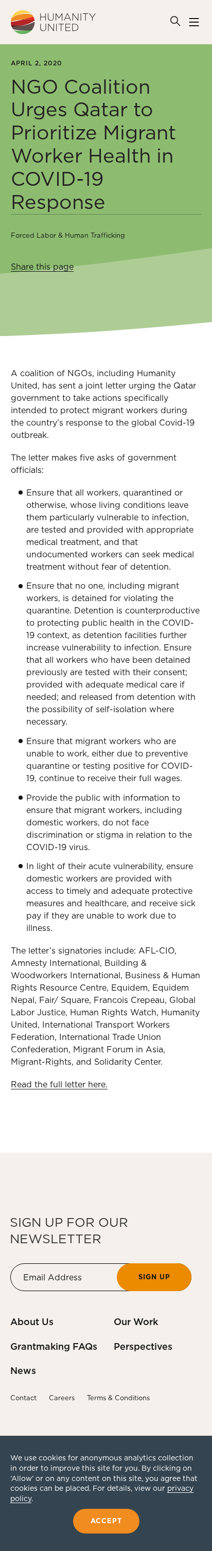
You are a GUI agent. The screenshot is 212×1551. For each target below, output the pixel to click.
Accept (106, 1521)
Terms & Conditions (118, 1398)
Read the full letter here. (59, 1084)
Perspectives (143, 1346)
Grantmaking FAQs (53, 1346)
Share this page (42, 267)
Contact (23, 1398)
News (23, 1370)
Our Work (136, 1321)
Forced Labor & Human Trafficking (68, 235)
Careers (62, 1398)
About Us (32, 1321)
